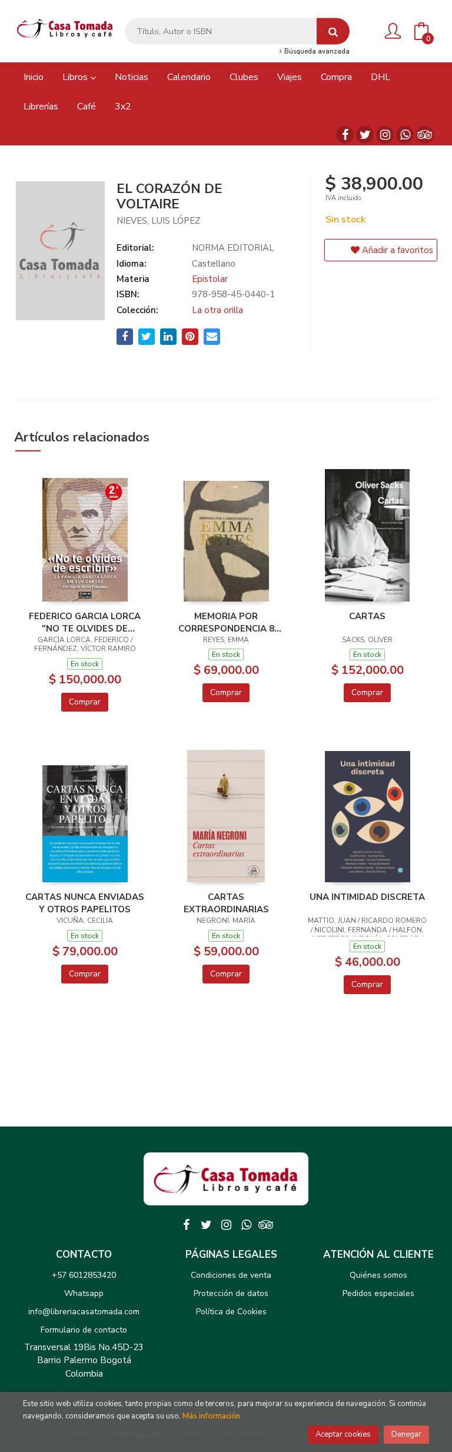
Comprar (85, 701)
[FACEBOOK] (345, 135)
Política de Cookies (231, 1311)
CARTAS (367, 616)
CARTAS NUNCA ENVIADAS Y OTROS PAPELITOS (84, 903)
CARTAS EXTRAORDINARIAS (226, 903)
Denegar (406, 1434)
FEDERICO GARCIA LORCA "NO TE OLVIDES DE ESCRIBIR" (85, 622)
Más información (211, 1416)
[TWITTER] (365, 135)
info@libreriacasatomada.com (83, 1311)
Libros (76, 77)
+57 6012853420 (84, 1275)
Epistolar (210, 279)
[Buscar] (333, 31)
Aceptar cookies (343, 1434)
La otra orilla (217, 310)
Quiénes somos (378, 1275)
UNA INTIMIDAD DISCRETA (367, 897)
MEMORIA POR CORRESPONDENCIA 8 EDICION (226, 622)
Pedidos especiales (378, 1293)
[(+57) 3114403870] (405, 135)
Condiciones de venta (231, 1275)
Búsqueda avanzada (316, 52)
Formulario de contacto (84, 1329)
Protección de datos (231, 1293)
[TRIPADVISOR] (425, 135)
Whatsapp (84, 1293)
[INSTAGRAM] (385, 135)
